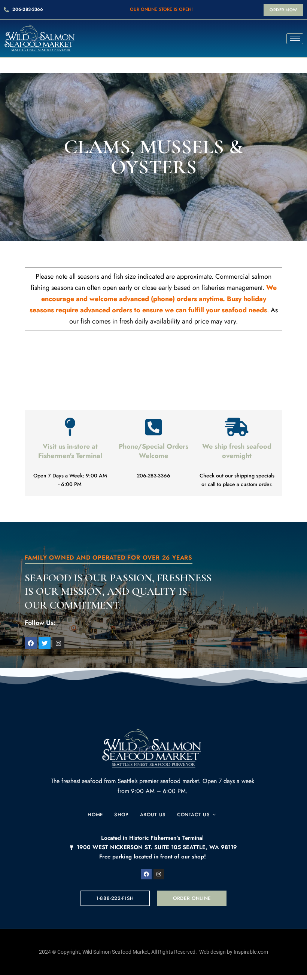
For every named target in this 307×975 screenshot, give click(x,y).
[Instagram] (159, 874)
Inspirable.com (251, 952)
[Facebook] (146, 874)
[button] (283, 10)
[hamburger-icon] (294, 38)
